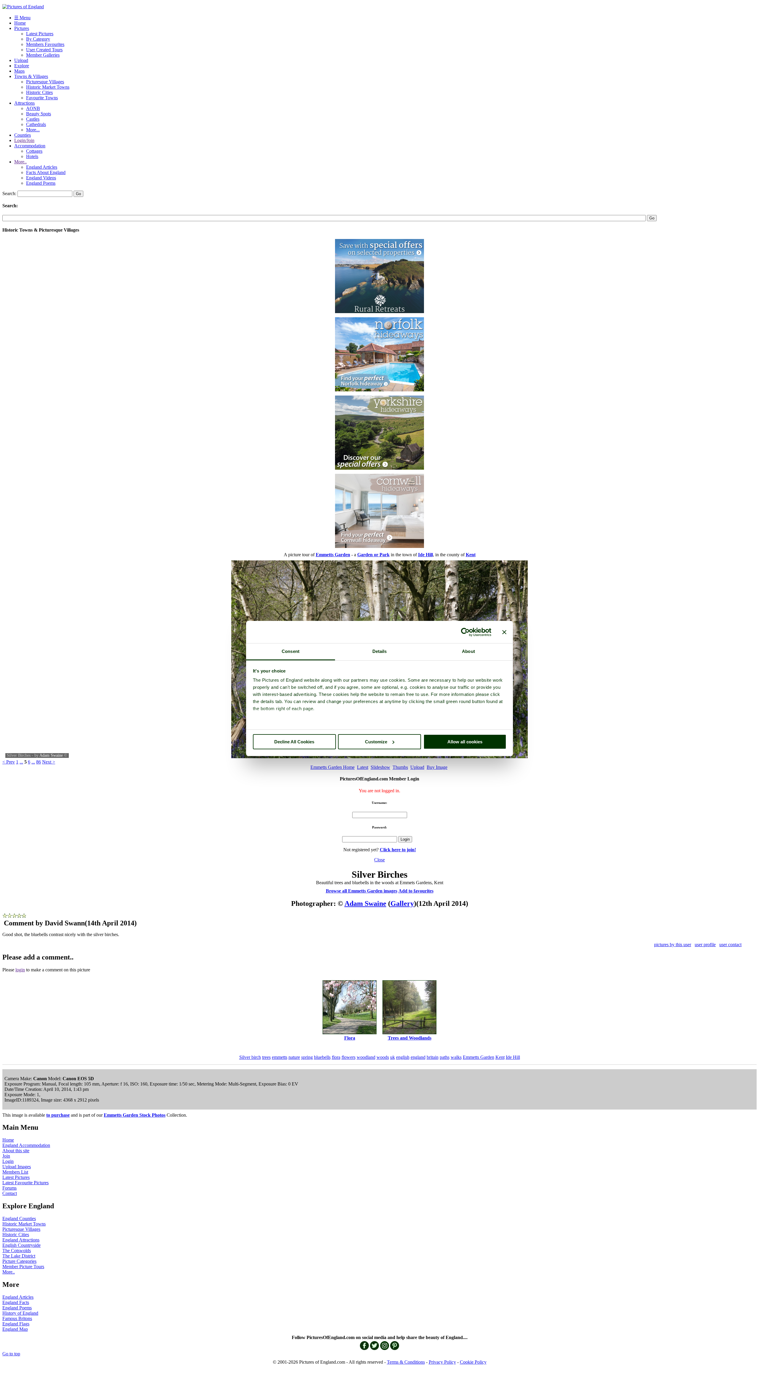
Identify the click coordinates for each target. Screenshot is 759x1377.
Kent (500, 1057)
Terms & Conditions (406, 1362)
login (20, 969)
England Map (15, 1329)
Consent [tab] (290, 651)
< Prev (8, 761)
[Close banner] (504, 632)
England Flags (15, 1323)
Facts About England (46, 172)
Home (20, 23)
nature (294, 1057)
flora (336, 1057)
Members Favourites (45, 44)
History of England (20, 1313)
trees (266, 1057)
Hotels (32, 156)
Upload (21, 60)
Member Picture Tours (23, 1266)
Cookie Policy (473, 1362)
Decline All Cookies (294, 741)
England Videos (41, 177)
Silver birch (250, 1057)
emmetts (279, 1057)
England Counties (19, 1218)
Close (379, 859)
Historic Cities (39, 92)
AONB (33, 108)
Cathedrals (36, 124)
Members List (15, 1171)
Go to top (11, 1353)
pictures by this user (672, 944)
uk (392, 1057)
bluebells (322, 1057)
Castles (32, 119)
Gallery (402, 903)
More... (33, 129)
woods (383, 1057)
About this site (15, 1150)
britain (433, 1057)
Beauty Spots (38, 113)
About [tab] (468, 651)
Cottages (34, 151)
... (21, 761)
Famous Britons (17, 1318)
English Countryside (21, 1245)
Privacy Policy (442, 1362)
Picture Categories (19, 1261)
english (402, 1057)
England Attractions (20, 1239)
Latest (362, 767)
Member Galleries (43, 55)
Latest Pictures (39, 33)
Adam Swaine (51, 755)
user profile (705, 944)
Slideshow (380, 767)
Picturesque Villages (45, 81)
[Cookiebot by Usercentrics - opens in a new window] (465, 632)
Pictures (21, 28)
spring (307, 1057)
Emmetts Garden (478, 1057)
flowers (348, 1057)
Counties (22, 135)
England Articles (41, 167)
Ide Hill (513, 1057)
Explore (21, 65)
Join (6, 1155)
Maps (19, 71)
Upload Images (16, 1166)
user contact (730, 944)
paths (444, 1057)
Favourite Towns (42, 97)
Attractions (24, 103)
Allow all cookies (464, 741)
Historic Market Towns (47, 87)
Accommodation (29, 145)
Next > (48, 761)
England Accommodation (26, 1145)
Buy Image (437, 767)
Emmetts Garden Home (332, 767)
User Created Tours (44, 49)
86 (38, 761)
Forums (9, 1187)
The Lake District (18, 1255)
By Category (38, 39)
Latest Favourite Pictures (25, 1182)
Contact (9, 1193)
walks (456, 1057)
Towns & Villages (31, 76)
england (418, 1057)
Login (8, 1161)
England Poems (40, 183)
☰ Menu (22, 17)
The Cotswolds (16, 1250)
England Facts (15, 1302)
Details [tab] (379, 651)
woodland (366, 1057)
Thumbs (400, 767)
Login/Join (24, 140)
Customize (376, 741)
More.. (20, 161)
